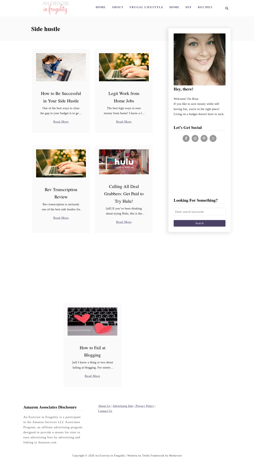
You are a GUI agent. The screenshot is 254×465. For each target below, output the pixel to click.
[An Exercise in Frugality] (55, 8)
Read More (61, 122)
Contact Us (105, 411)
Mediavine (175, 455)
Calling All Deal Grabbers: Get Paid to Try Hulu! (124, 193)
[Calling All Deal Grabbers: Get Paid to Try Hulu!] (124, 161)
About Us (104, 406)
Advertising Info (122, 406)
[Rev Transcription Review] (61, 163)
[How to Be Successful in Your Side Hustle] (61, 67)
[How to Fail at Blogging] (92, 322)
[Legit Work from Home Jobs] (124, 67)
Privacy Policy (144, 406)
